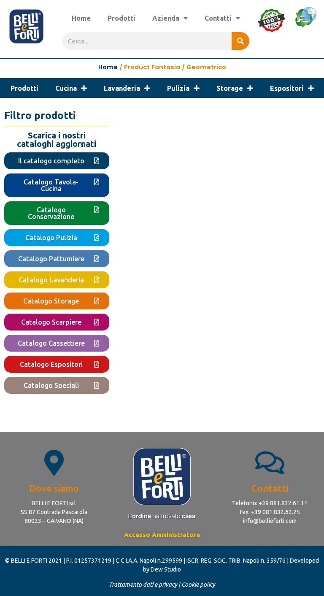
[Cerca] (240, 41)
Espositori (287, 88)
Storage (229, 88)
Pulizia (178, 88)
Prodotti (121, 18)
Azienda (165, 18)
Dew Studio (166, 569)
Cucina (66, 88)
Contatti (218, 18)
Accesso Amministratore (162, 534)
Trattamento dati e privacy (143, 584)
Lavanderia (122, 88)
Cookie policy (198, 584)
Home (81, 18)
